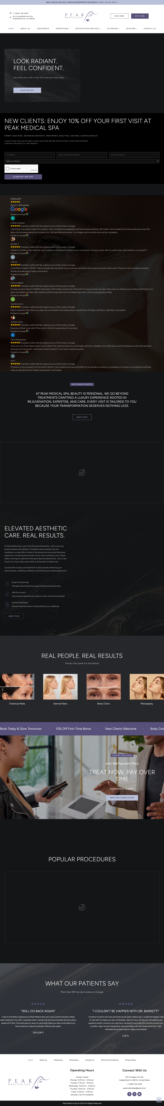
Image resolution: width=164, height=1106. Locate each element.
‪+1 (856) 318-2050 (134, 1084)
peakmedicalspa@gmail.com (134, 1088)
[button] (108, 2)
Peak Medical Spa (70, 1103)
